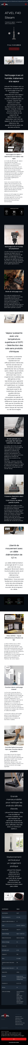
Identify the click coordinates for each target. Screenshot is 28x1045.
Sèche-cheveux (18, 1019)
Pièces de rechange (19, 1024)
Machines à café (18, 1021)
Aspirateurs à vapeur (19, 1018)
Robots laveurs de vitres (20, 1022)
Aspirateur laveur (18, 1016)
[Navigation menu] (26, 4)
